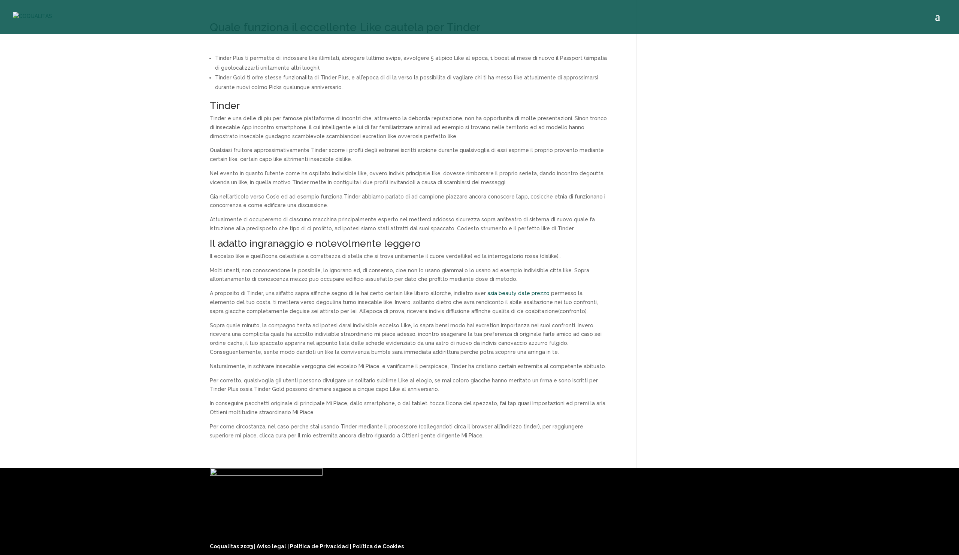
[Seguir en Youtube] (741, 544)
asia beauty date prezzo (518, 293)
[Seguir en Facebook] (705, 544)
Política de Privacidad (320, 546)
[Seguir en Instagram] (723, 544)
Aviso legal (272, 546)
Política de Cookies (378, 546)
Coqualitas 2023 (232, 546)
